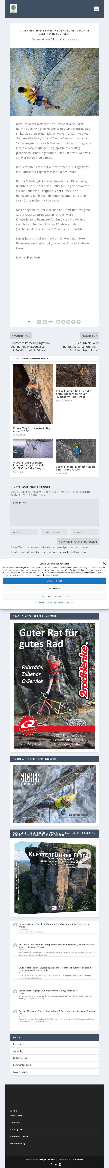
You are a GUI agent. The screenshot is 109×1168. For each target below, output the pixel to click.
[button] (104, 563)
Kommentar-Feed (22, 1064)
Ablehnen (54, 588)
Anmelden (18, 1051)
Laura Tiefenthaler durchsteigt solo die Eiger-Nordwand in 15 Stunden (56, 969)
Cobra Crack (63, 191)
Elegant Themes (47, 1159)
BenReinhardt (25, 990)
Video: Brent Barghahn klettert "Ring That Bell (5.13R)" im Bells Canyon (29, 465)
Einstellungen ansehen (54, 596)
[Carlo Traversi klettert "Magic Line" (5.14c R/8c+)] (76, 451)
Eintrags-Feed (20, 1058)
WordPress (78, 1159)
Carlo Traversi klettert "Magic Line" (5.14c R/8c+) (75, 468)
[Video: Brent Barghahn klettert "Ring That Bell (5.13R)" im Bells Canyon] (33, 448)
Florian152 (24, 1011)
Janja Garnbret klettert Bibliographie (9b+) (56, 990)
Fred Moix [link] (33, 257)
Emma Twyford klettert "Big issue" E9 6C (31, 430)
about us (69, 602)
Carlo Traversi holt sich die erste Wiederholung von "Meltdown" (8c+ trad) (73, 393)
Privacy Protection (57, 602)
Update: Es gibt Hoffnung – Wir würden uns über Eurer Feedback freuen (55, 925)
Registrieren (19, 1044)
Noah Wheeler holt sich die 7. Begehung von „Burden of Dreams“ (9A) (57, 1012)
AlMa (54, 39)
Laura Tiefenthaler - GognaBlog (35, 967)
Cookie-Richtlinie (42, 602)
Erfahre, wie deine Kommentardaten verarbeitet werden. (48, 552)
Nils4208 (23, 944)
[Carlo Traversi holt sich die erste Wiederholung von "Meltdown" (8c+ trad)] (76, 375)
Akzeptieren (54, 580)
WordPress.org (20, 1072)
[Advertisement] (54, 282)
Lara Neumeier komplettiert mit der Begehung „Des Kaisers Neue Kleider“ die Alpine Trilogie (57, 945)
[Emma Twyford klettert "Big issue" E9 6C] (33, 394)
